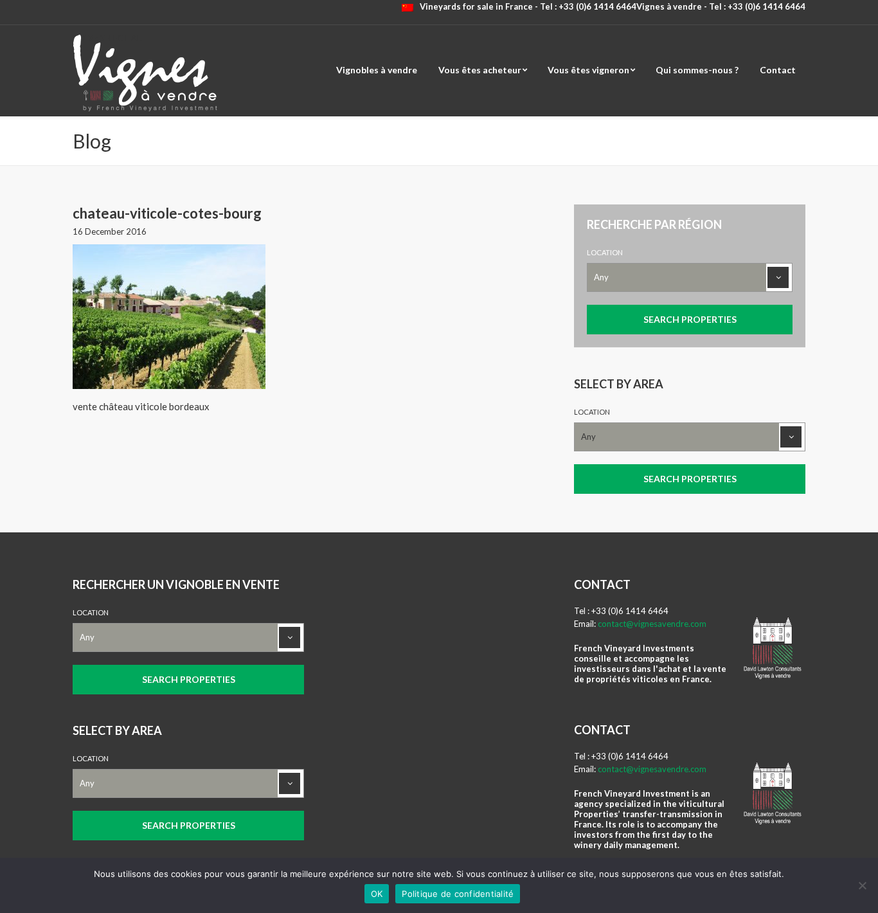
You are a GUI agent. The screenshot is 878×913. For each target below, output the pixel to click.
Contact (778, 69)
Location (605, 252)
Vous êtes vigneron (588, 69)
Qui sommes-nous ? (697, 69)
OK (377, 894)
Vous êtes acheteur (479, 69)
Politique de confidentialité (458, 894)
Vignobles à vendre (376, 69)
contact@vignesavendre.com (652, 624)
